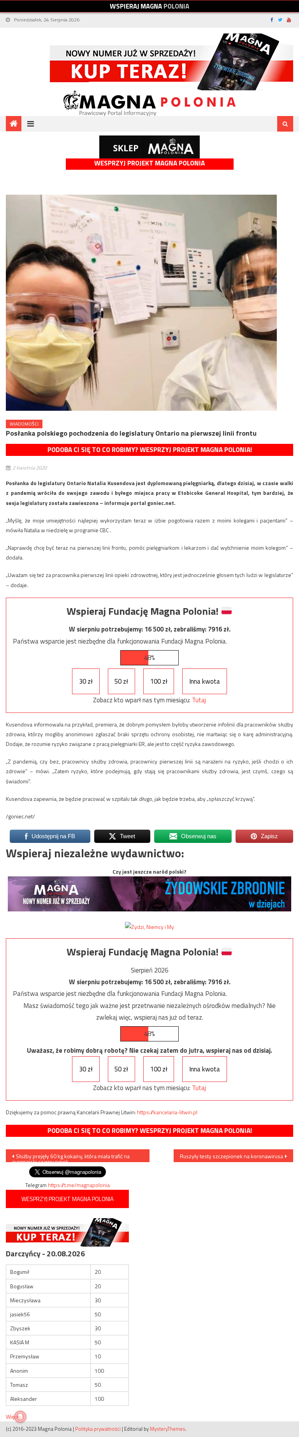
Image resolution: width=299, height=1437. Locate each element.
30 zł (86, 681)
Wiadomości (24, 423)
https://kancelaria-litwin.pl (167, 1112)
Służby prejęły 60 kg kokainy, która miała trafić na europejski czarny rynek (71, 1157)
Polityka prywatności (98, 1429)
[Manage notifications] (20, 1417)
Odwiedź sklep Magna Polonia (149, 146)
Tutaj (199, 700)
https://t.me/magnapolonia (79, 1185)
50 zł (121, 681)
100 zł (158, 681)
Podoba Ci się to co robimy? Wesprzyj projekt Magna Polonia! (149, 450)
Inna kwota (204, 681)
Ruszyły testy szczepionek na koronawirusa (231, 1156)
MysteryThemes (167, 1429)
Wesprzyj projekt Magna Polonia (149, 163)
